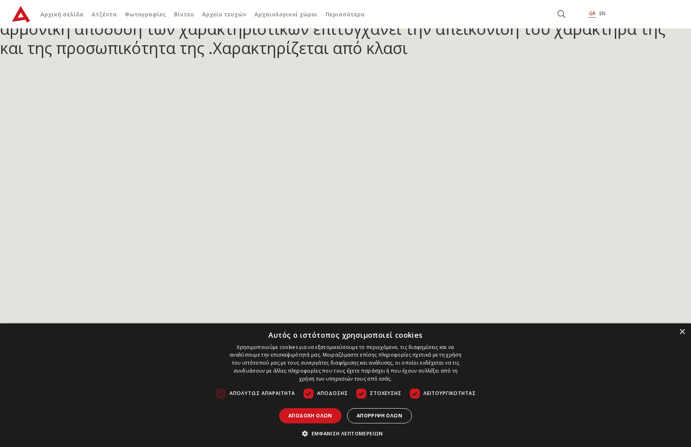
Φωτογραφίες (145, 14)
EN (602, 13)
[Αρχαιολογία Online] (21, 14)
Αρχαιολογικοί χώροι (286, 14)
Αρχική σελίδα (62, 14)
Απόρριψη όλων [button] (379, 415)
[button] (345, 433)
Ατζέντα (104, 14)
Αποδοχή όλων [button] (310, 415)
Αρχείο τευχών (224, 14)
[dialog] (345, 385)
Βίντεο (184, 14)
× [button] (682, 332)
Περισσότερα (345, 14)
